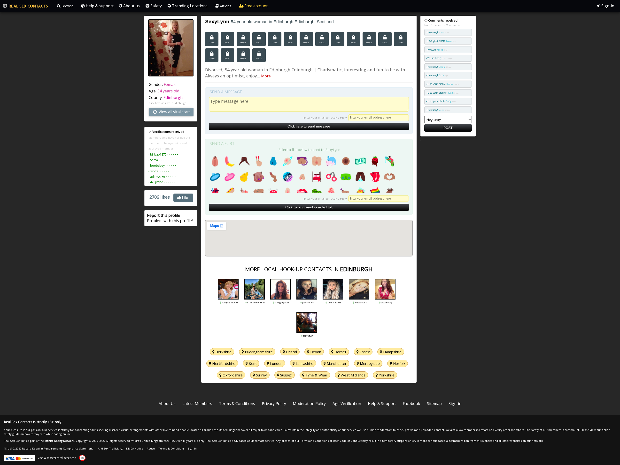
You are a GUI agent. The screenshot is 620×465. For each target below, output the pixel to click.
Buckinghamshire (258, 351)
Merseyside (369, 363)
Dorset (339, 351)
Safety (155, 5)
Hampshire (392, 351)
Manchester (336, 363)
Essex (364, 351)
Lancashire (304, 363)
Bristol (291, 351)
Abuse (151, 448)
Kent (252, 363)
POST (448, 128)
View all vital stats (174, 111)
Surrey (261, 375)
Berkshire (223, 351)
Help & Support (382, 403)
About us (131, 5)
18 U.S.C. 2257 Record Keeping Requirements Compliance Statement (48, 448)
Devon (315, 351)
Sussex (285, 375)
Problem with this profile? (170, 218)
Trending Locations (189, 5)
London (275, 363)
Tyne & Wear (315, 375)
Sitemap (434, 403)
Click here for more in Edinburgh (167, 103)
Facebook (411, 403)
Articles (225, 6)
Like (185, 197)
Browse (67, 6)
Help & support (99, 5)
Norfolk (398, 363)
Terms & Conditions (237, 403)
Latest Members (197, 403)
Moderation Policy (309, 403)
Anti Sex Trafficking (110, 448)
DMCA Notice (134, 448)
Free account (255, 5)
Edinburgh (173, 97)
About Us (167, 403)
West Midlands (352, 375)
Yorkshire (386, 375)
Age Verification (347, 403)
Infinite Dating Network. (60, 440)
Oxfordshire (232, 375)
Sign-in (607, 5)
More (266, 76)
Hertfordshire (223, 363)
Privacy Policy (274, 403)
